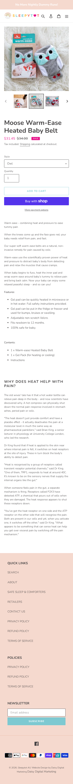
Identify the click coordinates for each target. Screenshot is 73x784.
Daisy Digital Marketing (41, 771)
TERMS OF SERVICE (20, 641)
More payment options (36, 210)
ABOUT (12, 582)
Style (7, 156)
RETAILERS (14, 602)
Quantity (8, 171)
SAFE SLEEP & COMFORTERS (26, 592)
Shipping (25, 144)
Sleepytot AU (24, 767)
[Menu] (67, 16)
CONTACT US (16, 611)
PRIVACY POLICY (18, 621)
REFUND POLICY (18, 631)
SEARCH (13, 572)
